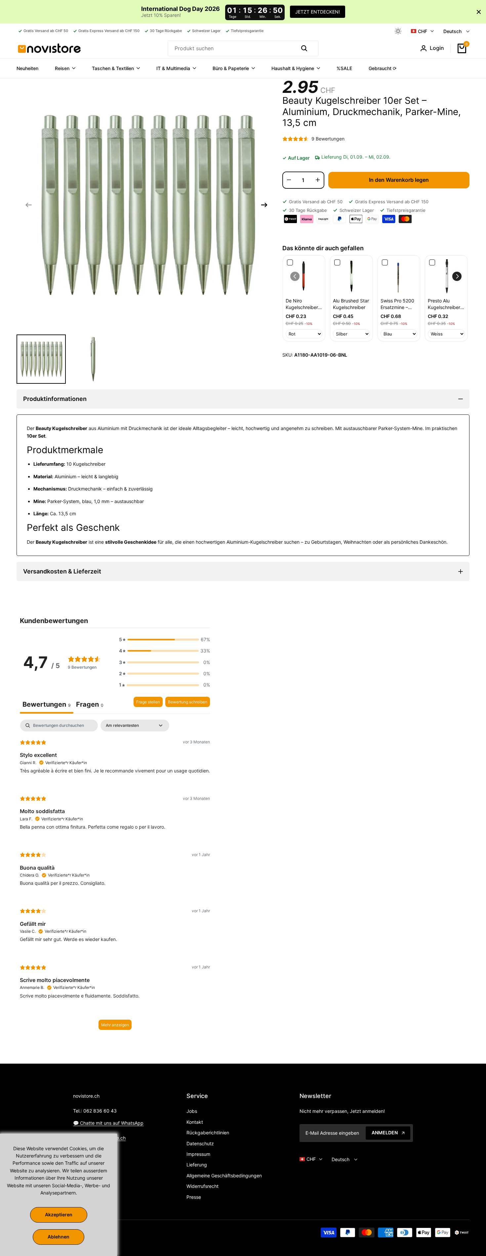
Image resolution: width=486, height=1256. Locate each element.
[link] (304, 276)
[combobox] (231, 48)
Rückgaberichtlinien (207, 1132)
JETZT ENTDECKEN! (317, 12)
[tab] (89, 705)
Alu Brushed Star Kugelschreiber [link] (351, 304)
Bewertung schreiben (187, 701)
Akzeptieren (58, 1214)
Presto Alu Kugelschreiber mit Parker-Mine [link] (445, 304)
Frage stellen (148, 701)
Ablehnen (58, 1236)
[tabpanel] (115, 878)
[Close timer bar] (479, 12)
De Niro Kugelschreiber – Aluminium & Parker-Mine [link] (304, 304)
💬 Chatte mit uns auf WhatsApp (108, 1123)
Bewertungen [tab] (46, 704)
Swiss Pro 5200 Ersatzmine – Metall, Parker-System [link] (397, 304)
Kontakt (194, 1122)
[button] (457, 276)
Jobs (191, 1111)
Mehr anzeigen (115, 1024)
